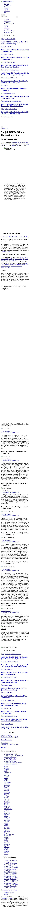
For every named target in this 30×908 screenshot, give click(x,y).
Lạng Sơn (6, 783)
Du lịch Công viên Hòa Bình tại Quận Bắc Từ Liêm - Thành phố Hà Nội (14, 112)
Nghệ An (6, 803)
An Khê (11, 264)
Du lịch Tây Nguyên (10, 759)
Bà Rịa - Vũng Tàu (9, 834)
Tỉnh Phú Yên (4, 128)
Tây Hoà (3, 260)
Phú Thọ (6, 787)
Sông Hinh (25, 259)
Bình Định (6, 814)
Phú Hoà (8, 260)
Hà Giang (6, 768)
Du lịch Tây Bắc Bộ (10, 757)
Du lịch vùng (7, 5)
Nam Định (6, 799)
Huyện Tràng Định (13, 744)
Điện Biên (6, 775)
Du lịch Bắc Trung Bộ (10, 754)
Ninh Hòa (13, 266)
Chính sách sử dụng (9, 892)
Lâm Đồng (6, 827)
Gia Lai (6, 823)
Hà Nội (6, 766)
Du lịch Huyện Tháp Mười (10, 869)
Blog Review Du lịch (9, 31)
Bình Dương (7, 831)
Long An (6, 837)
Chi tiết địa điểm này (6, 431)
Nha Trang (17, 264)
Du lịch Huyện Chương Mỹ (11, 867)
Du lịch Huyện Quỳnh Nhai (11, 880)
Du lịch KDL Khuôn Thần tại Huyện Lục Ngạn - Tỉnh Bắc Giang (14, 43)
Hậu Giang (6, 849)
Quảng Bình (7, 806)
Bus (5, 12)
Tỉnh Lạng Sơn (4, 744)
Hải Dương (7, 792)
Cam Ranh (19, 266)
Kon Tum (6, 821)
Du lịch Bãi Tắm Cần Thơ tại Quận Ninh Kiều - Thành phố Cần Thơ (14, 66)
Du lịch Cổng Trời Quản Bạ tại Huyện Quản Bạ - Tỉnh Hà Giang (13, 704)
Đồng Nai (6, 833)
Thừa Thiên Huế (8, 809)
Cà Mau (6, 854)
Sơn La (6, 778)
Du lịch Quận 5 (8, 862)
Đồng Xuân (9, 259)
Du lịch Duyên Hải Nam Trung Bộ (13, 755)
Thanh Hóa (7, 802)
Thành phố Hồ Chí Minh (7, 737)
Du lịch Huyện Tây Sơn (10, 865)
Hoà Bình (6, 780)
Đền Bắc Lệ (4, 747)
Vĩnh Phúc (6, 789)
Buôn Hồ (22, 264)
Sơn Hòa (19, 259)
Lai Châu (6, 776)
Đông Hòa (13, 260)
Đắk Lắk (6, 824)
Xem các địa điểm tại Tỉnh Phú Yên (10, 433)
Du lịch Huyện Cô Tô (9, 887)
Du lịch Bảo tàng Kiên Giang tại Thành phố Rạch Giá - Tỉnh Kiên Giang (14, 720)
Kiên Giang (7, 847)
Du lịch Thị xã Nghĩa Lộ (10, 883)
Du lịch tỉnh (7, 6)
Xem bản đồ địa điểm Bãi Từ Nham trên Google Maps (14, 236)
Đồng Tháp (7, 844)
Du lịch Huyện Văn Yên (10, 879)
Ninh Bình (6, 800)
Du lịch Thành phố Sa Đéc (10, 877)
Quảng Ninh (7, 785)
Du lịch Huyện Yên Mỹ (10, 876)
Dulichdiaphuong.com (6, 898)
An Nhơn (6, 264)
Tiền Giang (7, 838)
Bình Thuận (7, 820)
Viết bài (6, 8)
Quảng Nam (7, 811)
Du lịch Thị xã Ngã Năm (10, 872)
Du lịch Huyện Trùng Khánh (11, 863)
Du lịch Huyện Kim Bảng (10, 886)
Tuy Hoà (21, 257)
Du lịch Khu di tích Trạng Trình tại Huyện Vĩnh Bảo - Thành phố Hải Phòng (15, 74)
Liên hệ (6, 9)
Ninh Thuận (7, 818)
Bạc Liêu (6, 852)
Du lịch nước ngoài (9, 23)
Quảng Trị (6, 807)
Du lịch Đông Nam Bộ (10, 764)
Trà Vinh (6, 841)
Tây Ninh (6, 830)
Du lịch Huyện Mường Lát (10, 881)
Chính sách (7, 11)
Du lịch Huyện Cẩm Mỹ (10, 874)
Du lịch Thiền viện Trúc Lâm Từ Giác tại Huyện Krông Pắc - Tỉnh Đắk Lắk (14, 105)
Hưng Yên (6, 795)
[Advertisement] (15, 167)
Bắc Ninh (6, 790)
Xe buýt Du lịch (8, 32)
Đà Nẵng (6, 810)
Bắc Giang (6, 786)
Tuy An (15, 259)
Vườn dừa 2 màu (6, 740)
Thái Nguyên (7, 782)
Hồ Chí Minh (7, 835)
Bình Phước (7, 828)
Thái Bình (6, 796)
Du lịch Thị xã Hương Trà (10, 870)
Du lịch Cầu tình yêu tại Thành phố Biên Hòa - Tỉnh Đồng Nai (14, 673)
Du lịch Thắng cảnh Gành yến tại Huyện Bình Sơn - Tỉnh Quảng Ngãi (14, 81)
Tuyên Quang (7, 772)
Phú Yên (6, 816)
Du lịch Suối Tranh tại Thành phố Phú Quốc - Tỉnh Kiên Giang (13, 689)
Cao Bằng (6, 769)
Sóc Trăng (6, 851)
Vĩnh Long (6, 842)
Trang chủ (6, 4)
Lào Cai (6, 773)
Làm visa (6, 29)
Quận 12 (16, 737)
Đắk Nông (6, 825)
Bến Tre (6, 840)
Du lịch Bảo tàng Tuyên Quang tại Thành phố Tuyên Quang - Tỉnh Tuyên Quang (14, 665)
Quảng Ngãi (7, 813)
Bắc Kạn (6, 771)
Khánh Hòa (7, 817)
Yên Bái (6, 779)
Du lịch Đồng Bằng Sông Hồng (13, 762)
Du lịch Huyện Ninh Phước (11, 884)
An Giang (6, 845)
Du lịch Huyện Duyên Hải (10, 860)
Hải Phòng (6, 793)
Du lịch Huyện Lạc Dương (11, 866)
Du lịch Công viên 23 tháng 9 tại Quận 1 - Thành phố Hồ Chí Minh (14, 681)
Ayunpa (8, 266)
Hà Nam (6, 797)
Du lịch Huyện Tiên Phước (11, 873)
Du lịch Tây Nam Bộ (10, 758)
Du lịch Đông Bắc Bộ (10, 761)
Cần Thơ (6, 848)
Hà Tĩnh (6, 804)
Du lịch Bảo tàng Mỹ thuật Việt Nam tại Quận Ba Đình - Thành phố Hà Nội (14, 658)
